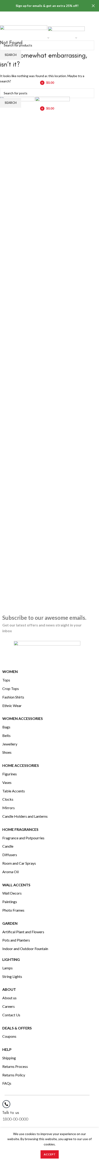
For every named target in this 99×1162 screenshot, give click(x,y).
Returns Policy (13, 1075)
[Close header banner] (93, 6)
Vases (7, 782)
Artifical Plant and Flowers (23, 932)
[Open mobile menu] (47, 92)
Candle (7, 846)
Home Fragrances (20, 829)
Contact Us (11, 1015)
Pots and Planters (16, 940)
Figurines (9, 774)
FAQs (6, 1083)
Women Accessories (22, 718)
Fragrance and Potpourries (23, 838)
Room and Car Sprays (19, 863)
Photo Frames (13, 910)
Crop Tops (10, 688)
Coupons (9, 1036)
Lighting (11, 959)
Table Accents (13, 791)
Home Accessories (20, 765)
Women (10, 671)
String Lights (12, 976)
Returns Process (15, 1066)
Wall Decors (12, 893)
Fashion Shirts (13, 697)
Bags (6, 727)
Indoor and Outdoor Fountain (25, 948)
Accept (49, 1154)
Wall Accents (16, 885)
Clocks (7, 799)
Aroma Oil (10, 871)
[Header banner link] (42, 6)
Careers (8, 1006)
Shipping (9, 1058)
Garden (9, 923)
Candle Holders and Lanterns (25, 816)
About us (9, 998)
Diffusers (9, 854)
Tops (6, 680)
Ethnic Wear (12, 705)
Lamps (7, 968)
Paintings (9, 901)
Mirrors (8, 808)
